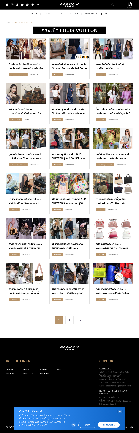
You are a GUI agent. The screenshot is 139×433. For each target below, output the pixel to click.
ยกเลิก (87, 424)
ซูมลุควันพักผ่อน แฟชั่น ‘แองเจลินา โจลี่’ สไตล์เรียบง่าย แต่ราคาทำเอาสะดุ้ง (25, 158)
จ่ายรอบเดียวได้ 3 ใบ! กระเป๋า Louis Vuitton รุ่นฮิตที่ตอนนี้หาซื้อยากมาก (25, 293)
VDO (106, 13)
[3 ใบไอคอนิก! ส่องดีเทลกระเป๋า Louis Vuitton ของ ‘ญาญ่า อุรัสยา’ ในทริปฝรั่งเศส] (26, 49)
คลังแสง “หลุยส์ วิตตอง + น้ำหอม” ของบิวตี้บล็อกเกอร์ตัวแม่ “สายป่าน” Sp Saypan (26, 113)
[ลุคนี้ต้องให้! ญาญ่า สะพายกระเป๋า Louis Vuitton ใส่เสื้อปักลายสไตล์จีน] (113, 138)
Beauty (60, 13)
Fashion (47, 13)
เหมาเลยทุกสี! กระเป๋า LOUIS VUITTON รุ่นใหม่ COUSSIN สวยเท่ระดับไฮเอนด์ (69, 158)
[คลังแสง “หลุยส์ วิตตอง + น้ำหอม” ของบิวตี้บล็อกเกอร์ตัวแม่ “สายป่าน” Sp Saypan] (26, 93)
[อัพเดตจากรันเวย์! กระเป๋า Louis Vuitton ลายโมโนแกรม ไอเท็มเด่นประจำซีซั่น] (26, 228)
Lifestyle (74, 13)
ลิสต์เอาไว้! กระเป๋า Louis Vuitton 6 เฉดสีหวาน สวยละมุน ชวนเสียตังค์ (112, 248)
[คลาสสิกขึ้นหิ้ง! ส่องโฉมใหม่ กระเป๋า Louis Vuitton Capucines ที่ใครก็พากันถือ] (113, 49)
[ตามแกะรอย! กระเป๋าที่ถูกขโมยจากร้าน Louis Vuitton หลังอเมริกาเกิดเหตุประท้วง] (113, 183)
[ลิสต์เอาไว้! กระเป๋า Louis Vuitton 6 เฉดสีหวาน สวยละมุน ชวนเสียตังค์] (113, 228)
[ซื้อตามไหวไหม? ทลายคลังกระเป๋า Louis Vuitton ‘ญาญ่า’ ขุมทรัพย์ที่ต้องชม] (113, 93)
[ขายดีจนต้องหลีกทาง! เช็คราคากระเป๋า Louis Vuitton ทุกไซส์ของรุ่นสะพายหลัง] (69, 273)
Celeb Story (15, 120)
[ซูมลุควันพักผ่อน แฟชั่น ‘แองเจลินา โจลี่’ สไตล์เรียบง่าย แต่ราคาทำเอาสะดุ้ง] (26, 138)
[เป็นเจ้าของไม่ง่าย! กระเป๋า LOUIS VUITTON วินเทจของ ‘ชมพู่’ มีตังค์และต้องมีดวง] (69, 183)
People (34, 13)
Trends (100, 209)
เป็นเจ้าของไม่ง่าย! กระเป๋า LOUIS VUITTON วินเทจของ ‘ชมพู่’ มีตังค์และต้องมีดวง (69, 203)
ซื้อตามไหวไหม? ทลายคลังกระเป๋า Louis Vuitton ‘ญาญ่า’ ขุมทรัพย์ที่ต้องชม (113, 113)
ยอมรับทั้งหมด (109, 424)
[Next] (80, 320)
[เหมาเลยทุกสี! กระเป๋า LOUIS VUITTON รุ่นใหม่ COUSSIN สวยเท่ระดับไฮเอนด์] (69, 138)
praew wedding (91, 13)
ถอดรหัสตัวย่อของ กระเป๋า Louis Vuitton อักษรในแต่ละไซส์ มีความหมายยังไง (69, 68)
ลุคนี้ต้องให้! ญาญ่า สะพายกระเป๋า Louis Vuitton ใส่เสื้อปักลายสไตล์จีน (113, 158)
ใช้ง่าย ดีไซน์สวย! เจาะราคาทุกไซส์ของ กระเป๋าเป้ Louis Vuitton (67, 248)
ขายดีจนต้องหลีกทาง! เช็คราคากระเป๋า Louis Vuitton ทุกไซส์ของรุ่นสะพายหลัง (68, 293)
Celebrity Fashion (18, 75)
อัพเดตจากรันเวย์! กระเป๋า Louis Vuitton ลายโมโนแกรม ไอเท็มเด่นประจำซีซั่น (25, 248)
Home (8, 23)
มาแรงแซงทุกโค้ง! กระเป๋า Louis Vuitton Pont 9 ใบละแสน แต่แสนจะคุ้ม (25, 203)
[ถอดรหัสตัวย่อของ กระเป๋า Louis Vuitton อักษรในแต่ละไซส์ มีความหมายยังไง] (69, 49)
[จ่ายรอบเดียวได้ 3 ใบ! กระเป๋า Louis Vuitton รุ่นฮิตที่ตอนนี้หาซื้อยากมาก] (26, 273)
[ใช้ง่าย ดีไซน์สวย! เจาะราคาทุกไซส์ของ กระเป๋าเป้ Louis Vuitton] (69, 228)
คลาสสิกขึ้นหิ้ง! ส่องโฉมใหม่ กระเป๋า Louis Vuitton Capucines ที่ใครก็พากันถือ (110, 68)
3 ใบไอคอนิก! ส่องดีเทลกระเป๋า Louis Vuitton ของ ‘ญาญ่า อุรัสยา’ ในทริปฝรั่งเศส (26, 68)
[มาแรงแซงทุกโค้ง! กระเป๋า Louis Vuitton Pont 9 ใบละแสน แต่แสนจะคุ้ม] (26, 183)
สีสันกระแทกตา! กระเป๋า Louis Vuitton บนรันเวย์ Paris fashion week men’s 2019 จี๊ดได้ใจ (113, 293)
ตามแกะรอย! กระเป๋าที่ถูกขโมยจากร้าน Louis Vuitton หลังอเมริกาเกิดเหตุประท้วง (111, 203)
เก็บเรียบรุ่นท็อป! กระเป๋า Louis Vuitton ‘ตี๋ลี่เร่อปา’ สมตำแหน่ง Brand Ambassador (68, 113)
